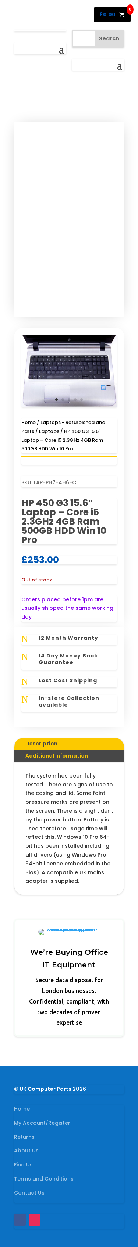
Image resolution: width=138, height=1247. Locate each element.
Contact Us (29, 1192)
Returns (24, 1137)
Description (41, 743)
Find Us (23, 1164)
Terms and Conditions (44, 1178)
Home (28, 422)
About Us (26, 1150)
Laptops (49, 431)
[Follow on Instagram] (34, 1220)
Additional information (56, 755)
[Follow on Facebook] (20, 1220)
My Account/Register (42, 1123)
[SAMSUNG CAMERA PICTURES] (69, 405)
